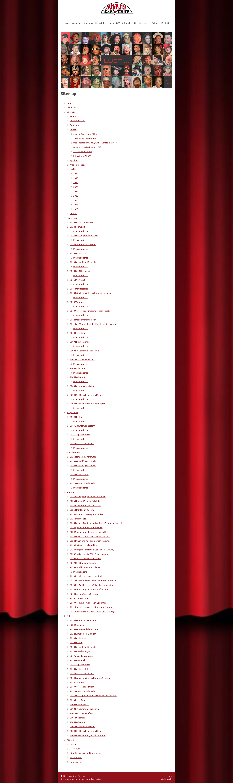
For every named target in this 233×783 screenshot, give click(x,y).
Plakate (73, 213)
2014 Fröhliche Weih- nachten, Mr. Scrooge (91, 293)
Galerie (70, 616)
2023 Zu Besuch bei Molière (83, 545)
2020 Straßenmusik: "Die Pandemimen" (89, 554)
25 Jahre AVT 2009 (82, 151)
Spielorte (74, 160)
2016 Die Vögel (77, 279)
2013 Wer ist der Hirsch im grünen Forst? (90, 310)
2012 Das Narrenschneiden (83, 319)
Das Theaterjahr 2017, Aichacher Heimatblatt (95, 142)
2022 (75, 195)
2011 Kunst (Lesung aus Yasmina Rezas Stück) (92, 611)
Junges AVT (72, 412)
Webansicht (166, 779)
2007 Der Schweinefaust (82, 713)
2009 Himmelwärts (79, 341)
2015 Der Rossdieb (79, 288)
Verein (73, 116)
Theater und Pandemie (84, 138)
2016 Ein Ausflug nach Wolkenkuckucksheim (91, 585)
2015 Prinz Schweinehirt (82, 443)
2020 (75, 187)
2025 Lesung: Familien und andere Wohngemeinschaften (97, 523)
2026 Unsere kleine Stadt (82, 222)
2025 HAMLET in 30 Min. (82, 509)
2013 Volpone (77, 302)
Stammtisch (76, 757)
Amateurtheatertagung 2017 (87, 147)
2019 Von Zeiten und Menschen (85, 558)
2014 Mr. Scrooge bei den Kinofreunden (89, 589)
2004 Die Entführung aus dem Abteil (87, 403)
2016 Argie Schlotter (80, 434)
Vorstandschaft (77, 120)
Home (70, 103)
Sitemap (82, 776)
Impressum (75, 762)
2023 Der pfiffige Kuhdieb (83, 461)
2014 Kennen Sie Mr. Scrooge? (84, 594)
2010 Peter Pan (77, 333)
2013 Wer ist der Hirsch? (82, 686)
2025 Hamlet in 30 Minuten (83, 620)
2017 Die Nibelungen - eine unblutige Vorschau (93, 580)
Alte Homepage (77, 164)
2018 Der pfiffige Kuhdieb (83, 262)
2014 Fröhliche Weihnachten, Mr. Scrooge (90, 678)
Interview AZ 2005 (82, 156)
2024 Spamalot (77, 226)
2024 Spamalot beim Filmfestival (86, 527)
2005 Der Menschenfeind (82, 386)
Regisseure (75, 125)
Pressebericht (80, 571)
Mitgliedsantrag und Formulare (85, 753)
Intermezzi (72, 492)
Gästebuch (75, 748)
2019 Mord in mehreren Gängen (85, 567)
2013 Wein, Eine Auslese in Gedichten (88, 602)
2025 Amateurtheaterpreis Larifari (87, 514)
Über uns (71, 111)
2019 (75, 182)
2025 (75, 209)
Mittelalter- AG (74, 452)
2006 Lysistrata (77, 368)
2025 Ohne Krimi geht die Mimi (85, 505)
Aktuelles (71, 107)
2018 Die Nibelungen (80, 271)
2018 (75, 178)
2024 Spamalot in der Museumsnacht (88, 532)
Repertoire (72, 217)
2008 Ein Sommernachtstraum (85, 350)
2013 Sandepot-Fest (80, 598)
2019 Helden (76, 417)
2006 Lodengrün (78, 377)
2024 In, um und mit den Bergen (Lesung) (90, 540)
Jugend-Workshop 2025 (85, 134)
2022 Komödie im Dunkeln (83, 244)
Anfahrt (73, 744)
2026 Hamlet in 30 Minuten (83, 456)
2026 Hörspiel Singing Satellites (85, 501)
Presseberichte (80, 231)
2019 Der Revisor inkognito (83, 563)
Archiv (73, 169)
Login (169, 776)
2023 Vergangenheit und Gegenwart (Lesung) (92, 549)
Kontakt (70, 739)
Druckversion (70, 776)
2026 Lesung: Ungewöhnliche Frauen (87, 496)
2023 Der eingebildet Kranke (84, 235)
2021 (75, 191)
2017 (75, 173)
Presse (73, 129)
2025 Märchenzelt (78, 518)
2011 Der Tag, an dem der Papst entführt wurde (93, 324)
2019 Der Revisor (78, 253)
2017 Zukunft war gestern (82, 425)
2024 (75, 204)
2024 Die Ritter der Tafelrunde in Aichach (90, 536)
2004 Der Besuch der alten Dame (86, 395)
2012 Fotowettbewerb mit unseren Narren (91, 607)
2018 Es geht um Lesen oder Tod (86, 576)
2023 (75, 200)
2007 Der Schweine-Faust (82, 359)
